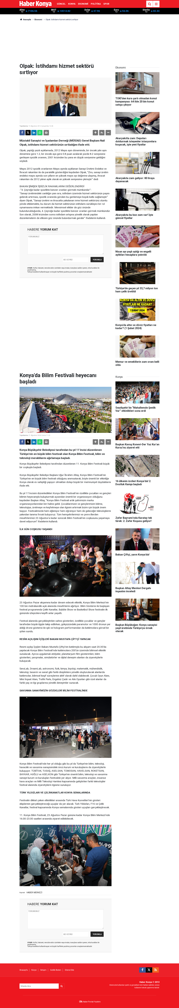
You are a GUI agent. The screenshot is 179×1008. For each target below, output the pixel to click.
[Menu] (156, 4)
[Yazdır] (46, 132)
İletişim (43, 970)
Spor (106, 3)
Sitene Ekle (69, 970)
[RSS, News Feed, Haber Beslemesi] (155, 970)
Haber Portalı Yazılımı (92, 1002)
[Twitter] (28, 132)
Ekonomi (83, 3)
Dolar (87, 9)
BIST (53, 9)
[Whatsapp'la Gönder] (39, 132)
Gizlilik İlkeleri (55, 970)
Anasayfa (27, 19)
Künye (34, 970)
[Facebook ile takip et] (142, 970)
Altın (22, 9)
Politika (96, 3)
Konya (71, 3)
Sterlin (146, 9)
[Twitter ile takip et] (149, 970)
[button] (95, 132)
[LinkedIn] (34, 132)
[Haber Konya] (35, 3)
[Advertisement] (89, 43)
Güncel (61, 3)
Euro (116, 9)
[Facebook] (22, 132)
